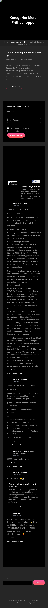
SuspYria (16, 513)
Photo (13, 370)
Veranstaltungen (16, 42)
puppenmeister (27, 59)
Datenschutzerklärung (14, 603)
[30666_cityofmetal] (12, 183)
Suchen (6, 578)
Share (21, 373)
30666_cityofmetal (20, 203)
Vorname (10, 112)
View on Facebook (12, 373)
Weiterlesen (15, 87)
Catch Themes (36, 603)
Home (6, 42)
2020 (25, 42)
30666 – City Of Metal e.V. (30, 600)
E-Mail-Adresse (13, 120)
